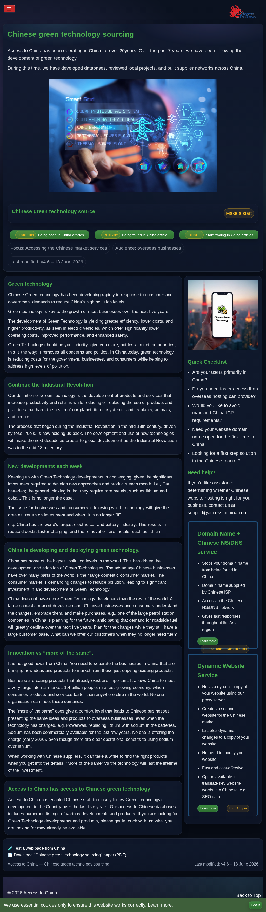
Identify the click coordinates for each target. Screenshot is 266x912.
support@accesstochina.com (218, 512)
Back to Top (248, 895)
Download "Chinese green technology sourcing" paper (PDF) (70, 855)
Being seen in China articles (51, 235)
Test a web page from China (39, 848)
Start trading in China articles (220, 235)
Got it (255, 905)
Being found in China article (135, 235)
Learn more (208, 641)
